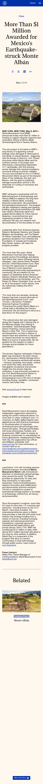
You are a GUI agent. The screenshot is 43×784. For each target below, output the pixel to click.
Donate (33, 3)
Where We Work (20, 778)
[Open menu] (40, 3)
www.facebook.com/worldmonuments (19, 449)
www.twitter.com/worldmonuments (18, 451)
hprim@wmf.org (9, 559)
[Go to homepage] (15, 3)
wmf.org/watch (9, 545)
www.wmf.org (13, 389)
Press (21, 16)
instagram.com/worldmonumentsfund (19, 453)
